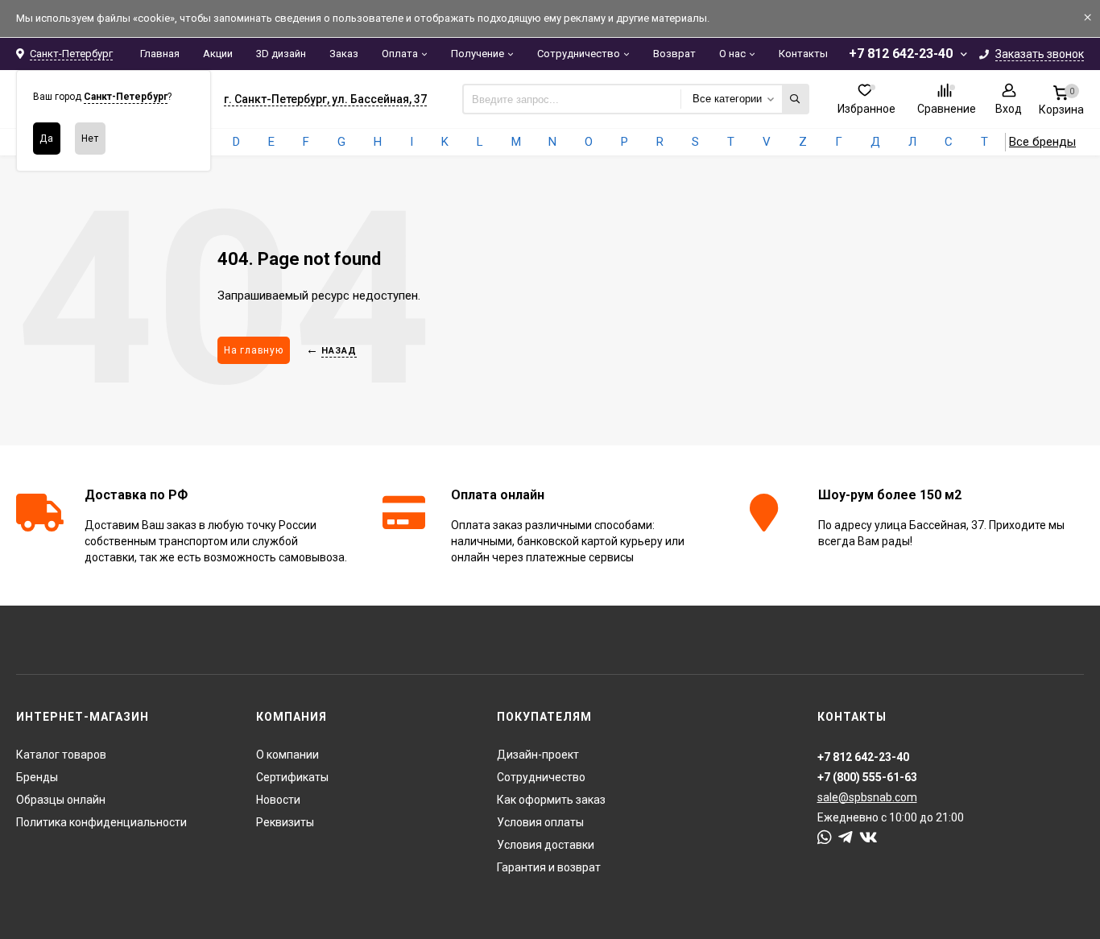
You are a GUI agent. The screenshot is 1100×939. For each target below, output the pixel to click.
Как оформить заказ (551, 799)
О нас (732, 54)
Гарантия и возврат (549, 867)
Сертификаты (292, 777)
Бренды (37, 777)
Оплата (400, 54)
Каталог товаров (61, 754)
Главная (160, 54)
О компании (287, 754)
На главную (253, 350)
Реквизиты (285, 822)
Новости (278, 799)
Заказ (343, 54)
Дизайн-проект (538, 754)
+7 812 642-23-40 (901, 53)
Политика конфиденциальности (101, 822)
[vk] (868, 837)
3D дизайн (281, 54)
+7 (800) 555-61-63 (867, 777)
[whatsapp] (824, 837)
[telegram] (845, 837)
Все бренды (1042, 141)
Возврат (674, 54)
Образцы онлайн (60, 799)
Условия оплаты (540, 822)
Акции (218, 54)
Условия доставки (545, 844)
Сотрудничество (578, 54)
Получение (477, 54)
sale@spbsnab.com (867, 797)
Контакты (803, 54)
